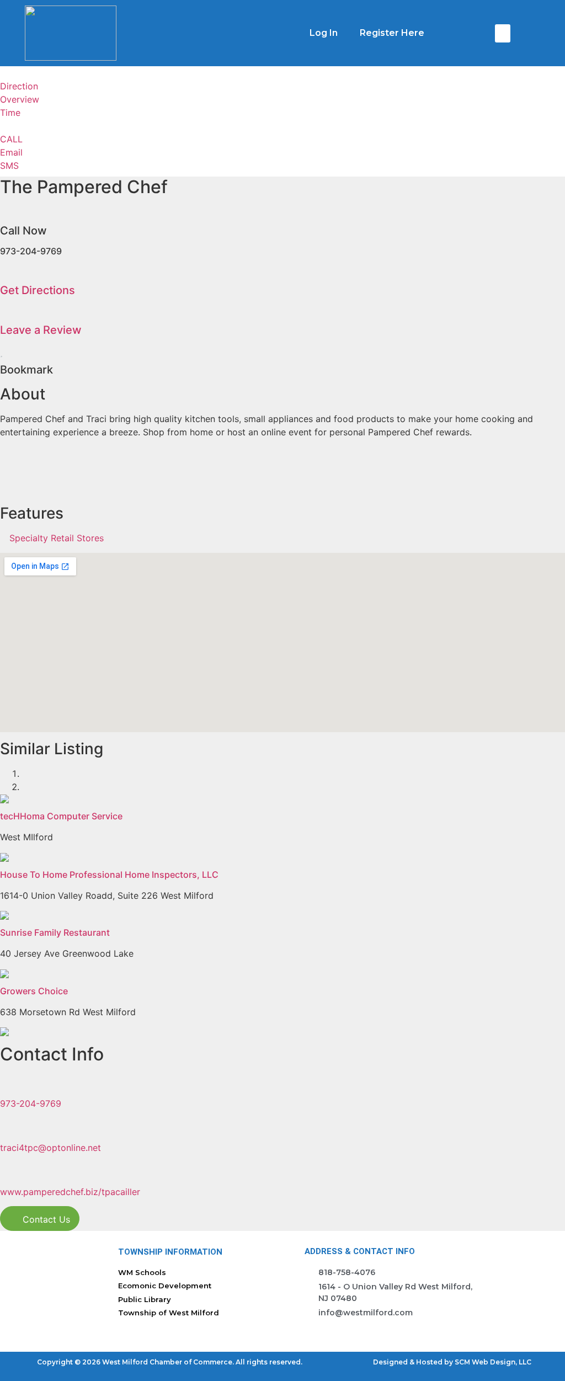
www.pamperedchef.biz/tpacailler (70, 1191)
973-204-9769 (30, 1103)
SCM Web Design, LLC (493, 1362)
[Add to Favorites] (1, 352)
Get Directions (37, 290)
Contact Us (45, 1219)
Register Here (392, 33)
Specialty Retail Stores (56, 537)
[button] (502, 33)
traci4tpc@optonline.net (50, 1147)
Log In (324, 33)
